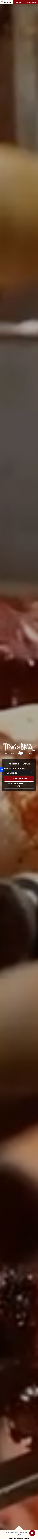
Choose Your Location (14, 768)
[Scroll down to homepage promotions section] (19, 1528)
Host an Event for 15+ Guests (17, 785)
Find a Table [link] (17, 778)
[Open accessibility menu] (1, 769)
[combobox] (19, 772)
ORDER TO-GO (18, 2)
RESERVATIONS (32, 2)
